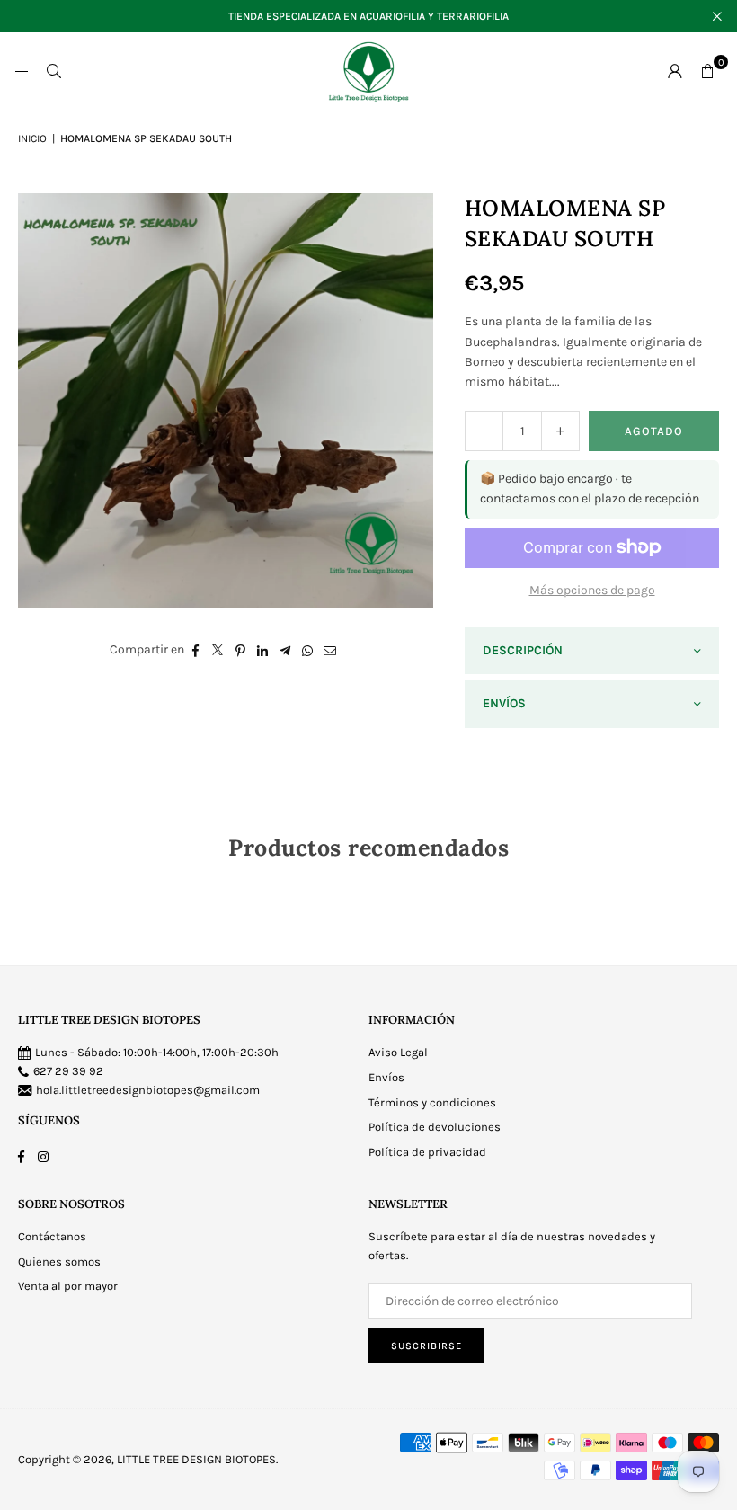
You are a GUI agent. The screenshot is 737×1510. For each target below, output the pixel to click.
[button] (707, 71)
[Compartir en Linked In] (263, 650)
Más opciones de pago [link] (592, 590)
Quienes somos (59, 1261)
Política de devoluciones (434, 1126)
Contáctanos (52, 1236)
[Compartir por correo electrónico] (330, 650)
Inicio (32, 138)
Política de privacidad (427, 1152)
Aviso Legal (398, 1052)
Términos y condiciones (432, 1102)
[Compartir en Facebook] (195, 650)
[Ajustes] (675, 71)
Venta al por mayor (68, 1285)
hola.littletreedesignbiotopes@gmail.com (148, 1090)
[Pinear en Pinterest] (240, 650)
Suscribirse (426, 1346)
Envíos (386, 1077)
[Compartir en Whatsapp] (308, 650)
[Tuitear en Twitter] (218, 650)
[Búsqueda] (54, 70)
